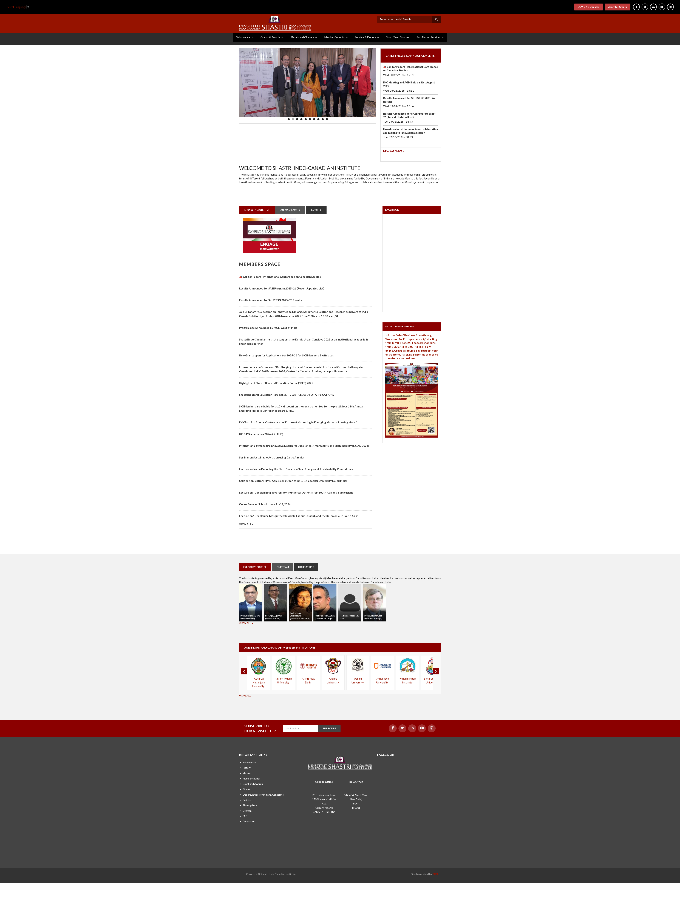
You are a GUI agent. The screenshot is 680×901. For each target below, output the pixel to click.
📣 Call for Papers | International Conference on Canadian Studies (410, 68)
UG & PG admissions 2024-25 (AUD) (261, 434)
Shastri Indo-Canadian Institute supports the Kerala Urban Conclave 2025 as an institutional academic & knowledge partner (303, 341)
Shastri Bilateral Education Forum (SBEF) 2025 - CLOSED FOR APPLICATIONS (286, 394)
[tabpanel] (305, 235)
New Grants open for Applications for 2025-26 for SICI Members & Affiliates (286, 355)
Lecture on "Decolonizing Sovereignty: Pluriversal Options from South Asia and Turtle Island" (297, 492)
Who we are (249, 762)
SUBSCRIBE (329, 728)
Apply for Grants (617, 6)
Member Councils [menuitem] (334, 37)
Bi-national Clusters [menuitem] (302, 37)
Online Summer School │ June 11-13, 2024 (265, 504)
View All (245, 524)
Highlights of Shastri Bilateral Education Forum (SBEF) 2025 (276, 383)
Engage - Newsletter (256, 210)
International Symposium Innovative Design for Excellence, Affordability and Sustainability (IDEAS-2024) (304, 445)
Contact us (249, 821)
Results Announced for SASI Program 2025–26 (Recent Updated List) (409, 115)
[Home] (275, 22)
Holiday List (306, 567)
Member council (251, 778)
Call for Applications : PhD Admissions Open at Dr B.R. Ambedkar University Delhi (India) (293, 480)
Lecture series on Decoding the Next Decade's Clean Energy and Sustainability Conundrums (296, 469)
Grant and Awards (253, 783)
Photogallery (250, 805)
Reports (316, 210)
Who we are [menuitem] (243, 37)
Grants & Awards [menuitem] (270, 37)
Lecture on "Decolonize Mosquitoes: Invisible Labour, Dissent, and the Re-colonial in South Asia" (298, 515)
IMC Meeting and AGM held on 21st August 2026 (409, 84)
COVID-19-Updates (588, 6)
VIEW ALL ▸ (246, 623)
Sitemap (247, 810)
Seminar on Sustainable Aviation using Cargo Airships (272, 457)
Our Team (282, 567)
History (247, 767)
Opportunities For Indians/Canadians (263, 794)
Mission (247, 773)
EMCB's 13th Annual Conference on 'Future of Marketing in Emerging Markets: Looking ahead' (298, 422)
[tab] (257, 210)
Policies (247, 799)
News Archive (392, 151)
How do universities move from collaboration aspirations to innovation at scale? (410, 131)
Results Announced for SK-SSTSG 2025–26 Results (409, 100)
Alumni (246, 789)
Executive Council (255, 567)
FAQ (245, 816)
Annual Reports (290, 210)
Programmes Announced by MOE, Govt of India (268, 327)
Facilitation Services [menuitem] (428, 37)
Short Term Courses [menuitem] (397, 37)
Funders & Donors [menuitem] (365, 37)
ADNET (436, 873)
